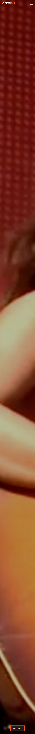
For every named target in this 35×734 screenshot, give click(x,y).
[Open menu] (31, 3)
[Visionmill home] (9, 3)
